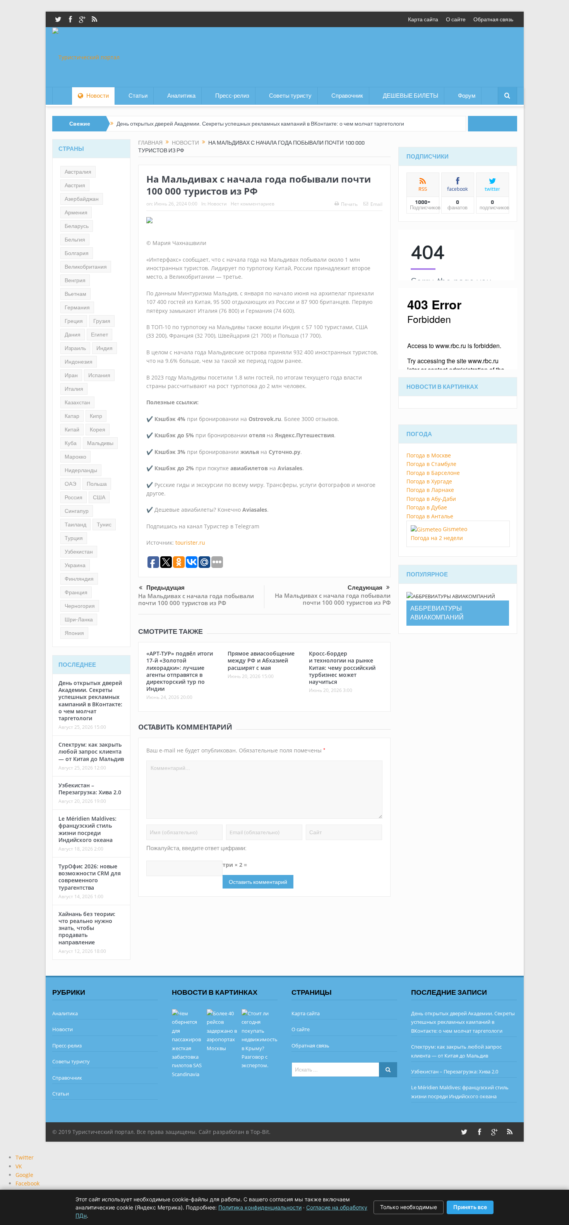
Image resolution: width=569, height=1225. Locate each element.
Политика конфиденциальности (260, 1207)
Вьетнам (75, 294)
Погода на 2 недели (437, 538)
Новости (97, 95)
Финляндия (79, 579)
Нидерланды (81, 470)
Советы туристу (290, 95)
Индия (104, 348)
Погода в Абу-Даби (431, 498)
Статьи (138, 95)
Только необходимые (408, 1207)
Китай (72, 429)
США (99, 497)
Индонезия (79, 362)
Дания (73, 334)
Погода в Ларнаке (430, 489)
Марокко (75, 457)
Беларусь (77, 226)
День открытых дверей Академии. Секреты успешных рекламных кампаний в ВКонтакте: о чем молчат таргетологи (260, 124)
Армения (76, 212)
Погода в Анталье (429, 516)
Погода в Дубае (426, 507)
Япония (74, 633)
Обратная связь (493, 19)
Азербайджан (82, 199)
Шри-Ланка (79, 619)
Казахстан (77, 402)
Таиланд (75, 524)
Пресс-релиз (232, 95)
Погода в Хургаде (429, 481)
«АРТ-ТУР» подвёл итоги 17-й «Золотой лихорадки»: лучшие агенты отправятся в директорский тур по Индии (179, 671)
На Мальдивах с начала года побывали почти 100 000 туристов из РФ (196, 599)
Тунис (104, 524)
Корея (97, 429)
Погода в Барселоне (433, 472)
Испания (99, 375)
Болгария (77, 253)
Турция (74, 538)
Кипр (96, 416)
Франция (76, 592)
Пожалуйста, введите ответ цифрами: (196, 848)
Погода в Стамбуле (431, 464)
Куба (71, 443)
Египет (99, 334)
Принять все (470, 1207)
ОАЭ (70, 484)
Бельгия (75, 239)
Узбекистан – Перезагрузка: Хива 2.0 (89, 789)
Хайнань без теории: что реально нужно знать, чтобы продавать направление (86, 928)
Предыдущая (165, 587)
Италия (74, 389)
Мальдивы (100, 443)
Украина (75, 565)
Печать (349, 204)
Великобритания (86, 267)
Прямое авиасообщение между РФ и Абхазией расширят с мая (261, 660)
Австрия (75, 185)
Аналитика (181, 95)
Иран (71, 375)
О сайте (456, 19)
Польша (97, 484)
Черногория (80, 606)
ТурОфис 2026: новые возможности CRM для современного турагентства (89, 877)
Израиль (75, 348)
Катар (72, 416)
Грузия (101, 321)
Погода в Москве (428, 455)
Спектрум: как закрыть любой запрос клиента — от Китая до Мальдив (91, 751)
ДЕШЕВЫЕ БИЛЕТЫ (410, 95)
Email (376, 204)
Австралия (78, 172)
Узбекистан (79, 552)
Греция (74, 321)
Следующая (365, 587)
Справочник (347, 95)
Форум (466, 95)
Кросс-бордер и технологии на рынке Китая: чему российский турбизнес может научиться (342, 667)
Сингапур (77, 511)
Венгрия (75, 280)
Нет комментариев (252, 203)
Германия (77, 307)
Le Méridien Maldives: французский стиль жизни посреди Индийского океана (87, 829)
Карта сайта (423, 19)
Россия (73, 497)
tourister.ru (190, 542)
